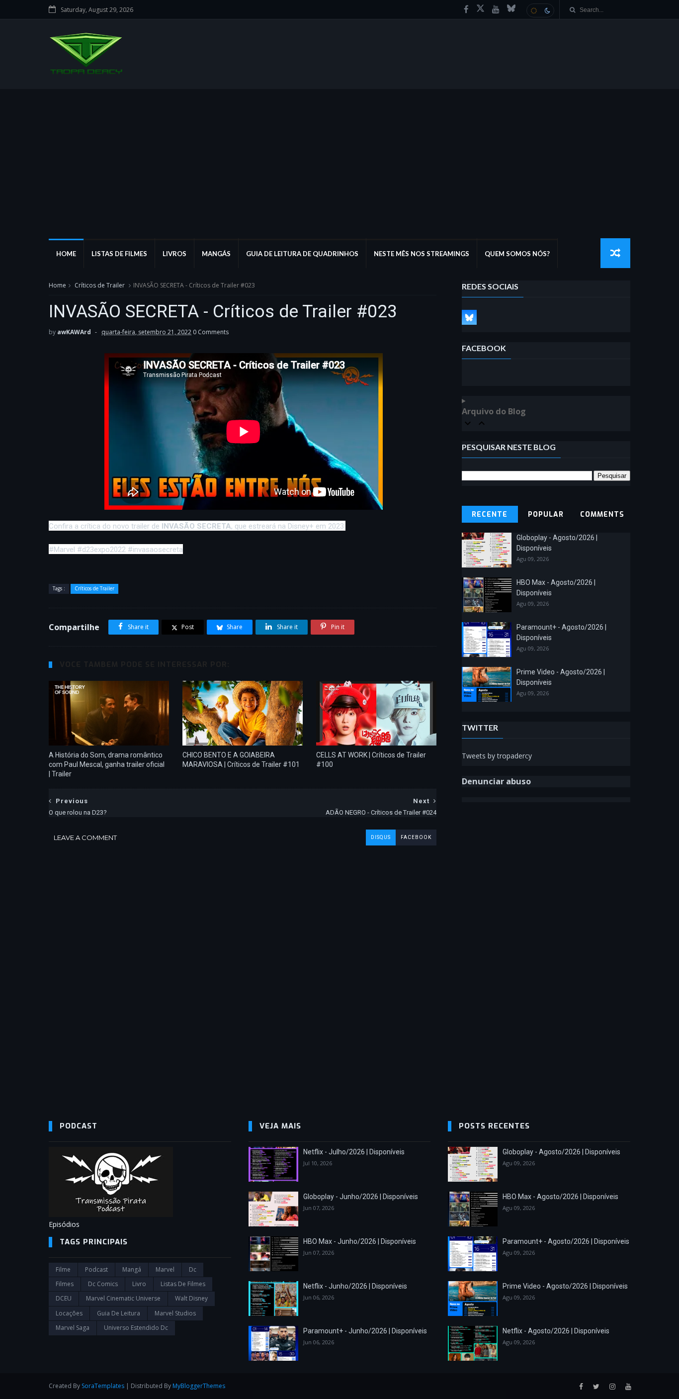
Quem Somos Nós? (517, 254)
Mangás (216, 254)
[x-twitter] (480, 9)
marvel (165, 1269)
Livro (139, 1284)
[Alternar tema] (540, 10)
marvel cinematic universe (123, 1298)
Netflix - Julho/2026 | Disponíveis (354, 1152)
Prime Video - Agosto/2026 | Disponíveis (565, 1286)
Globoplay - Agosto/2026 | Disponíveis (561, 1152)
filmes (65, 1284)
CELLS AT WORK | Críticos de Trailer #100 (371, 759)
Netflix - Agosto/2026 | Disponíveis (556, 1331)
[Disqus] (242, 969)
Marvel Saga (72, 1327)
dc (192, 1269)
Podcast (96, 1269)
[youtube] (496, 9)
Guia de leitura (118, 1313)
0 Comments (211, 332)
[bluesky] (511, 9)
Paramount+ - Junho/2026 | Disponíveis (365, 1331)
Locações (69, 1313)
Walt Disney (191, 1298)
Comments (602, 514)
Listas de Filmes (119, 254)
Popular (546, 514)
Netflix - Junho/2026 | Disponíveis (355, 1286)
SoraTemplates (103, 1386)
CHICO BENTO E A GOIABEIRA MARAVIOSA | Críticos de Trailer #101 (241, 759)
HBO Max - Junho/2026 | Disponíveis (359, 1241)
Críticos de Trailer (100, 285)
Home (66, 254)
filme (63, 1269)
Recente (490, 514)
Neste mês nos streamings (421, 254)
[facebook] (466, 9)
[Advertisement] (339, 163)
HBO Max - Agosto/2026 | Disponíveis (560, 1197)
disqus (381, 837)
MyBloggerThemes (198, 1386)
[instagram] (612, 1387)
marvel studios (175, 1313)
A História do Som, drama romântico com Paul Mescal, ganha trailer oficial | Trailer (107, 764)
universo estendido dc (136, 1327)
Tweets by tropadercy (497, 755)
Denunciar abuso (496, 781)
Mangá (131, 1269)
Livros (174, 254)
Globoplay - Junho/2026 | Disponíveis (360, 1197)
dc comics (103, 1284)
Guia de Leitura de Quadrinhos (302, 254)
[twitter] (596, 1387)
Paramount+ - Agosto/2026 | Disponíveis (566, 1241)
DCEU (64, 1298)
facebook (416, 837)
